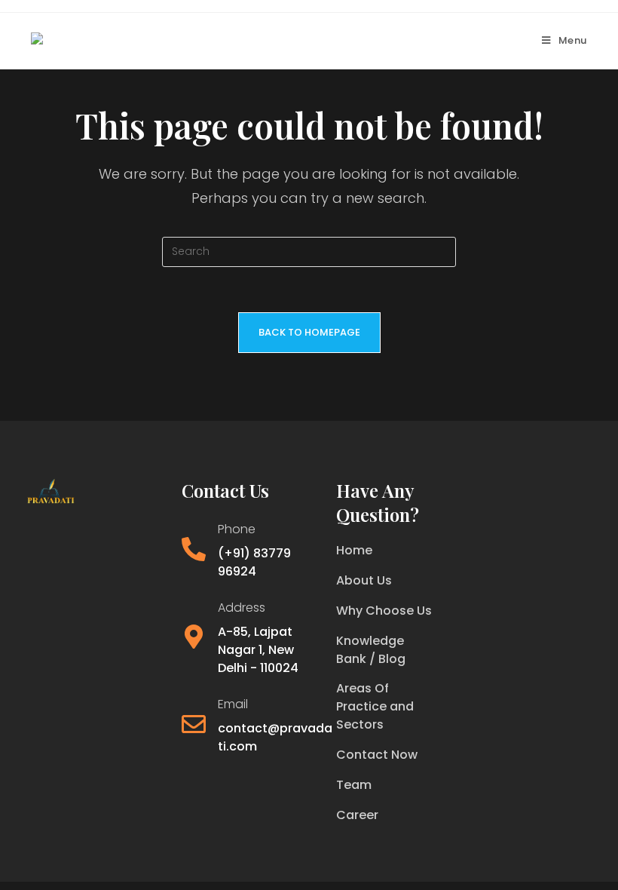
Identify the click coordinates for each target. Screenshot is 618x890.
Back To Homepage (309, 332)
